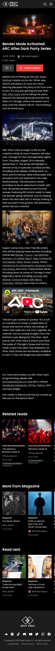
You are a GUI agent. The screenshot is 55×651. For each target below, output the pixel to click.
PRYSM (18, 283)
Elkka (20, 262)
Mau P (28, 258)
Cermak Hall (40, 276)
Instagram (20, 385)
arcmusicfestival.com (14, 381)
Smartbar (8, 283)
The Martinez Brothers (11, 463)
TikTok (31, 385)
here (21, 108)
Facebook (8, 385)
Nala (35, 258)
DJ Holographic (25, 265)
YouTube (7, 389)
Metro (38, 279)
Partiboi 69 (45, 258)
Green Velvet (31, 262)
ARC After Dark (11, 94)
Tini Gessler (9, 262)
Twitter (41, 385)
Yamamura (8, 265)
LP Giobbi (18, 258)
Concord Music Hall (23, 279)
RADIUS (6, 279)
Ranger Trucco (23, 255)
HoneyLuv (40, 265)
